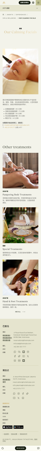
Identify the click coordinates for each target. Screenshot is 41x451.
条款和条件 (23, 434)
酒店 (4, 332)
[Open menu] (38, 2)
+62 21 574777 (9, 127)
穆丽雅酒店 (6, 335)
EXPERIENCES (21, 14)
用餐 (4, 352)
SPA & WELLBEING (9, 18)
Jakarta (10, 14)
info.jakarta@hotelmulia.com (24, 385)
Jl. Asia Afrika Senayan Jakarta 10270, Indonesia (24, 378)
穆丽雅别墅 (6, 340)
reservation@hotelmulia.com (24, 382)
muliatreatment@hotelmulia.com (16, 125)
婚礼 (4, 346)
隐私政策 (14, 434)
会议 (4, 349)
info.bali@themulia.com (22, 343)
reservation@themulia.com (24, 340)
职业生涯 (5, 413)
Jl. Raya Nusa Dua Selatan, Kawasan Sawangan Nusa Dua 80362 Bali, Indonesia (25, 335)
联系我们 (5, 420)
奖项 (4, 423)
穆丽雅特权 (6, 403)
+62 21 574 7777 (19, 388)
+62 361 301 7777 (20, 347)
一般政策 (6, 434)
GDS (4, 416)
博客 (4, 410)
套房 (4, 382)
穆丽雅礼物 (6, 407)
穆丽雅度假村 (7, 338)
